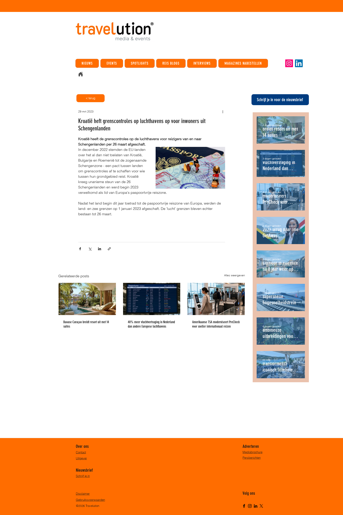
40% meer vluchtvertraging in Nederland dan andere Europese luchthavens (151, 324)
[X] (261, 505)
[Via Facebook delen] (80, 249)
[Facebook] (244, 505)
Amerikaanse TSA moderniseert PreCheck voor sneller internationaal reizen (216, 324)
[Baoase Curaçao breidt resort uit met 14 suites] (87, 299)
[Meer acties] (222, 111)
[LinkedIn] (299, 63)
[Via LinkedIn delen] (99, 249)
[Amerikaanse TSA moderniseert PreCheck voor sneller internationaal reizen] (216, 299)
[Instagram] (289, 63)
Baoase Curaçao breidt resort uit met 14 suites (86, 324)
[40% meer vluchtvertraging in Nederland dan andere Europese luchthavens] (151, 299)
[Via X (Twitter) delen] (90, 249)
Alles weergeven (234, 275)
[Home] (80, 74)
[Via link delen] (109, 249)
